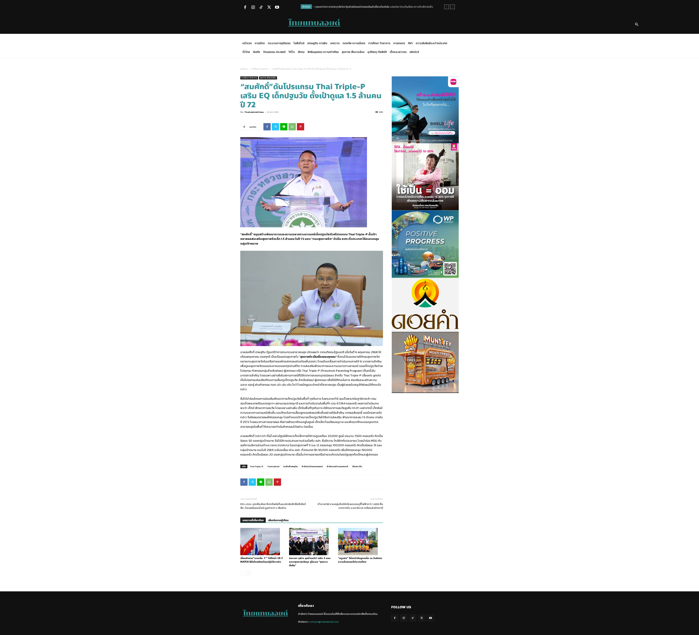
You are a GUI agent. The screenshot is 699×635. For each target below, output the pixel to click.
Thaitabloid (273, 466)
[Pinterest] (300, 126)
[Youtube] (277, 8)
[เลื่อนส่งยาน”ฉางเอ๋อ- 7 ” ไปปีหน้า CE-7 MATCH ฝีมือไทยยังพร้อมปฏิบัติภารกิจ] (262, 541)
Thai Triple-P (256, 466)
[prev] (446, 7)
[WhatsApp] (292, 126)
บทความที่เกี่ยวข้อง (253, 520)
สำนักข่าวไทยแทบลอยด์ (312, 466)
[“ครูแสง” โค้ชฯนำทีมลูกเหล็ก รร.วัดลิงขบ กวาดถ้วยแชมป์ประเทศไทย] (360, 541)
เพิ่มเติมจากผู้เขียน (278, 520)
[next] (452, 7)
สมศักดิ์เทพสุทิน (290, 466)
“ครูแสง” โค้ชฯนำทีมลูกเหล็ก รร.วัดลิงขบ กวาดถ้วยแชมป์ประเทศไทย (360, 560)
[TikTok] (261, 8)
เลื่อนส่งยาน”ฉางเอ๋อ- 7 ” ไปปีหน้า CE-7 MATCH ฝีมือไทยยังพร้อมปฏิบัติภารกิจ (261, 560)
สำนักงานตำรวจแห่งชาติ (337, 466)
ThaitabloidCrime (254, 112)
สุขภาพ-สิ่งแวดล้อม (268, 77)
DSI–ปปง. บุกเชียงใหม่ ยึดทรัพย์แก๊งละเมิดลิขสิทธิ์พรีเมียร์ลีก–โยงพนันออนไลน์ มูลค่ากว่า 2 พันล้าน (273, 506)
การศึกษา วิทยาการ (259, 69)
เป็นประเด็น (357, 466)
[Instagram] (253, 8)
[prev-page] (242, 573)
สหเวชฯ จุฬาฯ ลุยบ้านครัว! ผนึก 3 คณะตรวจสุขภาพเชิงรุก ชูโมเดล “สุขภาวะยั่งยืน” (310, 561)
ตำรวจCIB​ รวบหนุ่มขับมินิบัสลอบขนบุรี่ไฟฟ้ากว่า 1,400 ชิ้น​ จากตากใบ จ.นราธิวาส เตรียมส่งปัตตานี (350, 506)
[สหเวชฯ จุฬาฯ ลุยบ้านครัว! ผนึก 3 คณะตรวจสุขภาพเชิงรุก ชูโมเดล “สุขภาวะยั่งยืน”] (311, 541)
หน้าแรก (244, 69)
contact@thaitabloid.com (324, 622)
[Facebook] (245, 8)
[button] (636, 24)
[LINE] (283, 126)
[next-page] (248, 573)
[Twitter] (269, 8)
